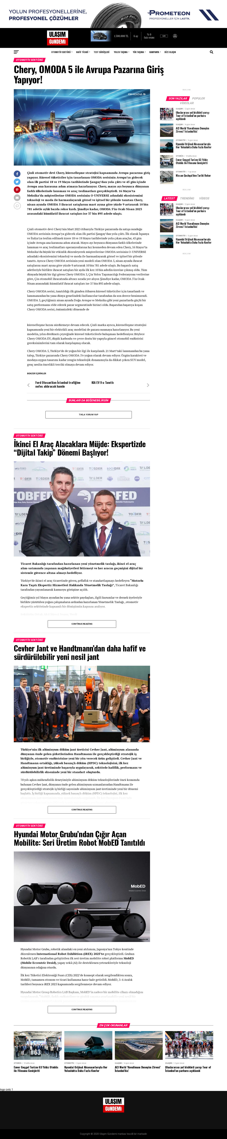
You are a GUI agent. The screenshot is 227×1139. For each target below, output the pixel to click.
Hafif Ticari (82, 52)
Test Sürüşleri (101, 52)
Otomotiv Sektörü (61, 52)
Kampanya (154, 52)
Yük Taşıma (138, 52)
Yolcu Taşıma (120, 52)
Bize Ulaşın (170, 52)
